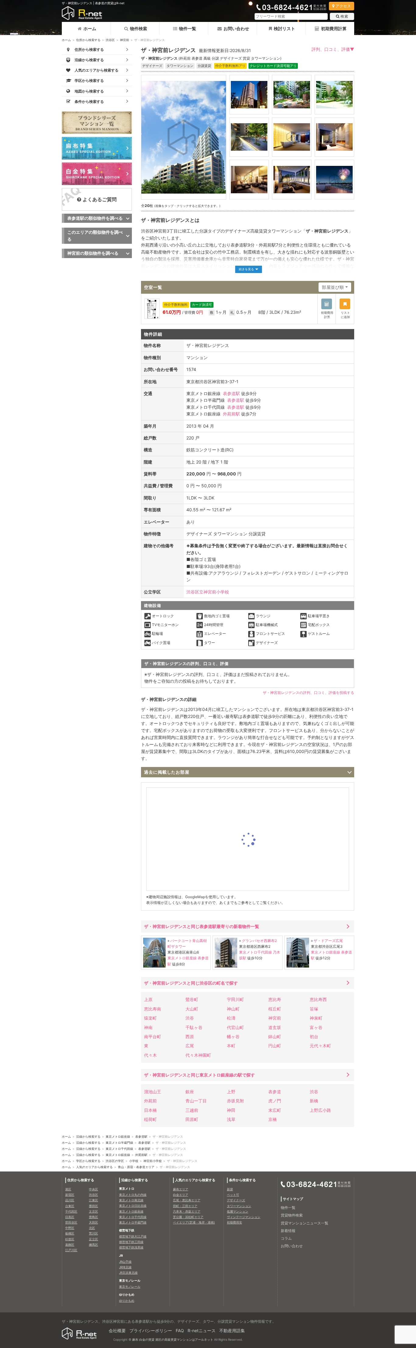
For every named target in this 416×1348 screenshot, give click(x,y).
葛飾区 (69, 1244)
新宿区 (69, 1194)
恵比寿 (274, 999)
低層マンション (237, 1211)
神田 (231, 1110)
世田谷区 (71, 1222)
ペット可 (233, 1194)
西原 (189, 1036)
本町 (231, 1045)
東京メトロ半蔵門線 (119, 1142)
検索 (344, 16)
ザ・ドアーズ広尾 (328, 940)
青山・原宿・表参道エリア (136, 1167)
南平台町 (152, 1036)
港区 (68, 1189)
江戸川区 (71, 1250)
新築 (230, 1189)
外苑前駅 (231, 413)
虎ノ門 (274, 1100)
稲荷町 (150, 1119)
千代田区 (71, 1211)
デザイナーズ (236, 1200)
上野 (231, 1091)
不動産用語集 (232, 1330)
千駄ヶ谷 (194, 1027)
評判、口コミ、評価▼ (333, 49)
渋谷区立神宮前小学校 (207, 591)
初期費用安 (234, 1222)
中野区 (69, 1228)
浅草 (231, 1119)
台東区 (69, 1206)
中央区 (93, 1189)
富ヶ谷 (316, 1027)
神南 (148, 1027)
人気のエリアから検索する (94, 1167)
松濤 (231, 1018)
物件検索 (138, 28)
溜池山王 (152, 1091)
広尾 (189, 1045)
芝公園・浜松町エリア (188, 1217)
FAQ (180, 1330)
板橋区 (69, 1233)
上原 (148, 999)
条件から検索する (242, 1180)
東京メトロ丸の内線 (132, 1194)
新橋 (314, 1100)
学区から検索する (88, 1161)
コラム (286, 1238)
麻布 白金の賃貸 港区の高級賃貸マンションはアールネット (172, 1339)
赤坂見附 (235, 1100)
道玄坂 (274, 1027)
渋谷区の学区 (115, 1161)
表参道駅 (231, 393)
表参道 (274, 1091)
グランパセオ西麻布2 (259, 940)
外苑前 (150, 1100)
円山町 (274, 1045)
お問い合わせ (236, 28)
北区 (92, 1228)
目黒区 (69, 1217)
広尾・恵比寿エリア (186, 1200)
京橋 (272, 1119)
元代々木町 (320, 1045)
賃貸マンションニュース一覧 (304, 1223)
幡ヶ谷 (233, 1036)
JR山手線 (125, 1261)
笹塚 (314, 1008)
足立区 (93, 1239)
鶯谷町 (191, 999)
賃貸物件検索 (292, 1215)
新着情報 (288, 1230)
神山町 (233, 1008)
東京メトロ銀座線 (182, 958)
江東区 (93, 1200)
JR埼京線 (125, 1267)
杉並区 (69, 1239)
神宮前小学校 (152, 1161)
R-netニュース (202, 1330)
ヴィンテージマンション (243, 1217)
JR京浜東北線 (128, 1272)
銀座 (189, 1091)
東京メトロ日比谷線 (132, 1205)
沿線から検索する (88, 1136)
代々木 (150, 1055)
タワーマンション (239, 1206)
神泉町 (316, 1018)
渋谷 (189, 1018)
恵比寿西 (318, 999)
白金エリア (180, 1194)
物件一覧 (187, 28)
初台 (314, 1036)
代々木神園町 (198, 1055)
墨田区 (93, 1206)
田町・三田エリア (185, 1206)
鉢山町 (274, 1036)
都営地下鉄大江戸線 (132, 1236)
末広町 (274, 1110)
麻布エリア (180, 1189)
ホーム (89, 28)
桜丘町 (274, 1008)
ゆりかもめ (126, 1300)
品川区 (69, 1200)
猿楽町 (150, 1018)
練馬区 (93, 1244)
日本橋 (150, 1110)
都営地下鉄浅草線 (131, 1247)
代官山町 (235, 1027)
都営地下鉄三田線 (131, 1242)
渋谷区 (110, 40)
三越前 (191, 1110)
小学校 (133, 1161)
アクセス (343, 6)
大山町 (191, 1008)
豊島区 (93, 1217)
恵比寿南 (152, 1008)
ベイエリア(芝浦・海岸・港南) (194, 1222)
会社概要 (117, 1330)
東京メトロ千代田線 (255, 952)
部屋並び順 (333, 287)
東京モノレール (129, 1286)
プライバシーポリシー (150, 1330)
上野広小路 (320, 1110)
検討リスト (284, 28)
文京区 (93, 1211)
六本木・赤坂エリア (186, 1211)
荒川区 (93, 1233)
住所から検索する (88, 40)
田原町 (191, 1119)
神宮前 (124, 40)
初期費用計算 (334, 28)
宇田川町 (235, 999)
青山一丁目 (196, 1100)
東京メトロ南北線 (131, 1200)
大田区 (93, 1222)
